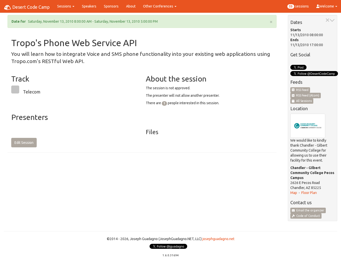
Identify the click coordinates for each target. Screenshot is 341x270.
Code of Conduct (307, 215)
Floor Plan (309, 193)
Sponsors (111, 6)
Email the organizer (309, 210)
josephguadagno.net (218, 239)
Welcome (327, 6)
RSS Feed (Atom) (307, 95)
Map (293, 193)
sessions (299, 6)
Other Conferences (158, 6)
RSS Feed (302, 89)
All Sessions (303, 100)
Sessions (64, 6)
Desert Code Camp (30, 6)
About (131, 6)
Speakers (89, 6)
